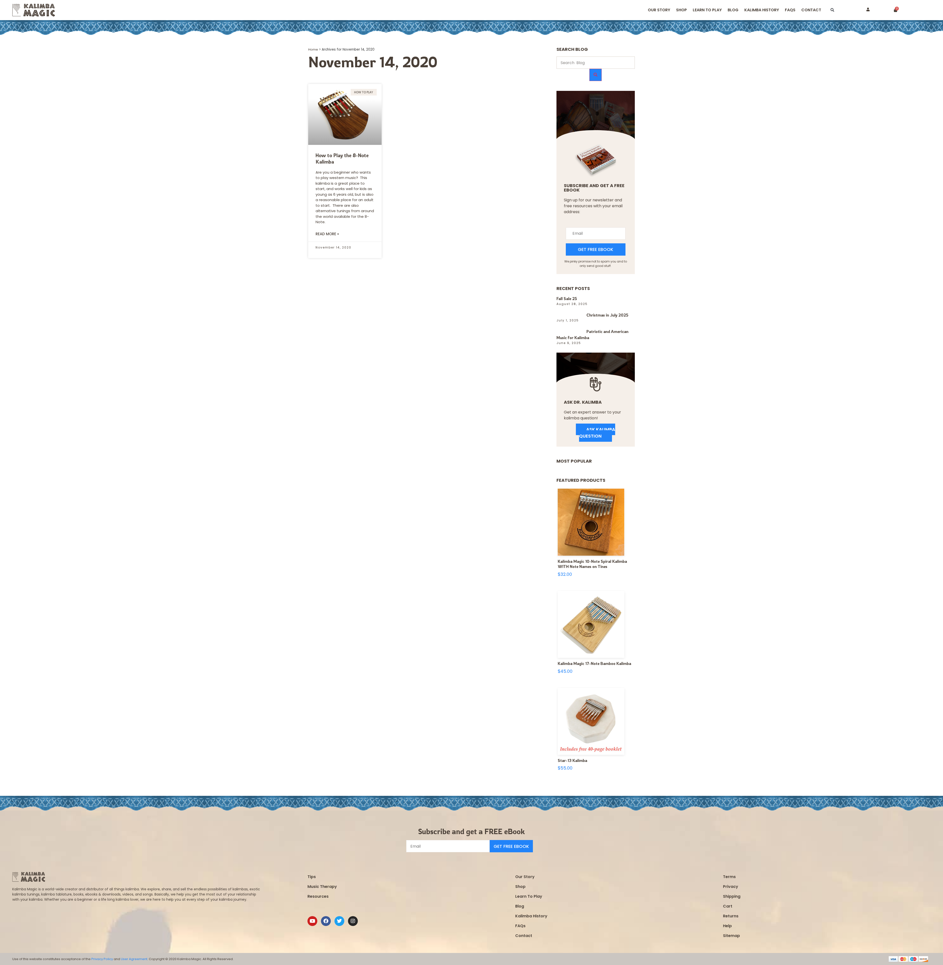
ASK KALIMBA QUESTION (597, 432)
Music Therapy (322, 886)
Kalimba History (761, 10)
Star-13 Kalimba (572, 760)
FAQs (520, 926)
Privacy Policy (102, 959)
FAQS (790, 10)
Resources (318, 896)
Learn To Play (528, 896)
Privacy (730, 886)
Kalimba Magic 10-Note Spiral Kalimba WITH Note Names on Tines (592, 564)
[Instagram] (353, 921)
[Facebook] (326, 921)
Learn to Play (707, 10)
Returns (730, 916)
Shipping (731, 896)
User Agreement (134, 959)
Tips (311, 877)
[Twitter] (339, 921)
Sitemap (731, 935)
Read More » (327, 233)
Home (313, 49)
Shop (681, 10)
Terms (729, 877)
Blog (733, 10)
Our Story (659, 10)
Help (727, 926)
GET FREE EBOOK (595, 249)
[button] (832, 10)
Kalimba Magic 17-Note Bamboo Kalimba (594, 663)
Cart (727, 906)
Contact (811, 10)
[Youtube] (312, 921)
